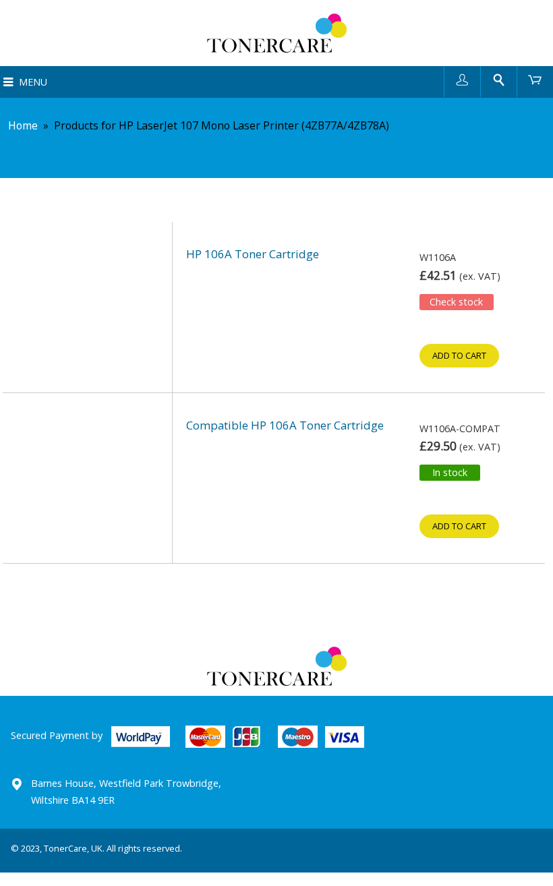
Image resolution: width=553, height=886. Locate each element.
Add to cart (459, 355)
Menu (33, 82)
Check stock (456, 301)
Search (498, 79)
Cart (535, 79)
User (462, 79)
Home (23, 125)
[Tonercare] (276, 33)
